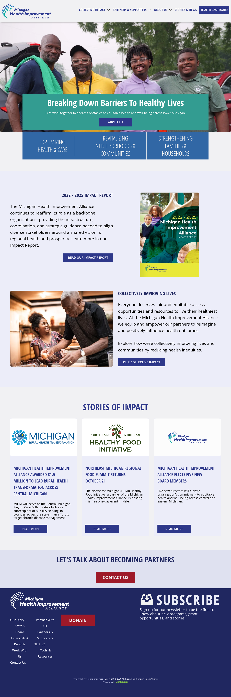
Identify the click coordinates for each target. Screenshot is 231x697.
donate (77, 620)
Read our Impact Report (88, 257)
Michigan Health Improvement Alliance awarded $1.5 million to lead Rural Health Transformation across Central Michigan (42, 481)
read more (30, 529)
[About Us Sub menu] (170, 10)
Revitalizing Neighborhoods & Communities (115, 145)
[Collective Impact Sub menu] (108, 10)
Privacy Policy (79, 678)
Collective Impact (92, 10)
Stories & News (186, 10)
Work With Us (20, 653)
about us (115, 122)
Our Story (17, 620)
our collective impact (141, 362)
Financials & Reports (20, 641)
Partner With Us (45, 623)
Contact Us (18, 662)
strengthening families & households (175, 145)
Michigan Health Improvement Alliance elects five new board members (186, 474)
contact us (116, 577)
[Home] (26, 11)
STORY (121, 681)
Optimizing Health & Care (53, 145)
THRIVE (39, 644)
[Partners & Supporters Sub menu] (150, 10)
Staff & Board (20, 629)
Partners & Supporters (129, 10)
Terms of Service (95, 678)
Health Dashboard (214, 10)
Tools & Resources (45, 653)
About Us (160, 10)
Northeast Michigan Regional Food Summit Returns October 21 (113, 474)
